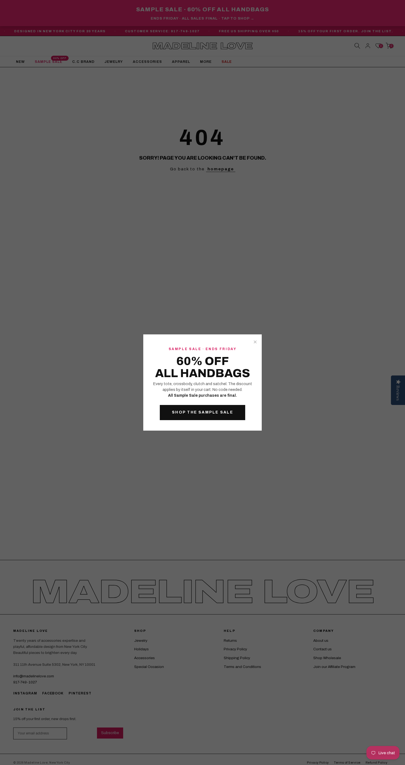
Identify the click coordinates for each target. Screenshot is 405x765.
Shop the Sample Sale (202, 412)
